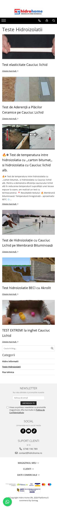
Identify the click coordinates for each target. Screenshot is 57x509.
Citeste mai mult (9, 71)
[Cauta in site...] (53, 21)
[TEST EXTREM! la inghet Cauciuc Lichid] (28, 312)
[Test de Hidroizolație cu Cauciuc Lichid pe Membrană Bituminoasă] (28, 222)
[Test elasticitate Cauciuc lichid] (28, 46)
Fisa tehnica (8, 372)
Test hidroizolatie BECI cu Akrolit (26, 288)
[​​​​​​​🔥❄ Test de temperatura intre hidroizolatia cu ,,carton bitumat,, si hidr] (28, 137)
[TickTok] (34, 431)
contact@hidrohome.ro (30, 452)
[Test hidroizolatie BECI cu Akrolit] (28, 269)
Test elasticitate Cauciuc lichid (24, 64)
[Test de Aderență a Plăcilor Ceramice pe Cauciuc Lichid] (28, 89)
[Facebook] (23, 431)
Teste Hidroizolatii (11, 366)
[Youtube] (28, 431)
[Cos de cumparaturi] (47, 21)
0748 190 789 (30, 448)
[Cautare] (52, 348)
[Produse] (4, 21)
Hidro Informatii (10, 361)
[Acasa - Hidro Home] (28, 11)
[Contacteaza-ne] (39, 21)
